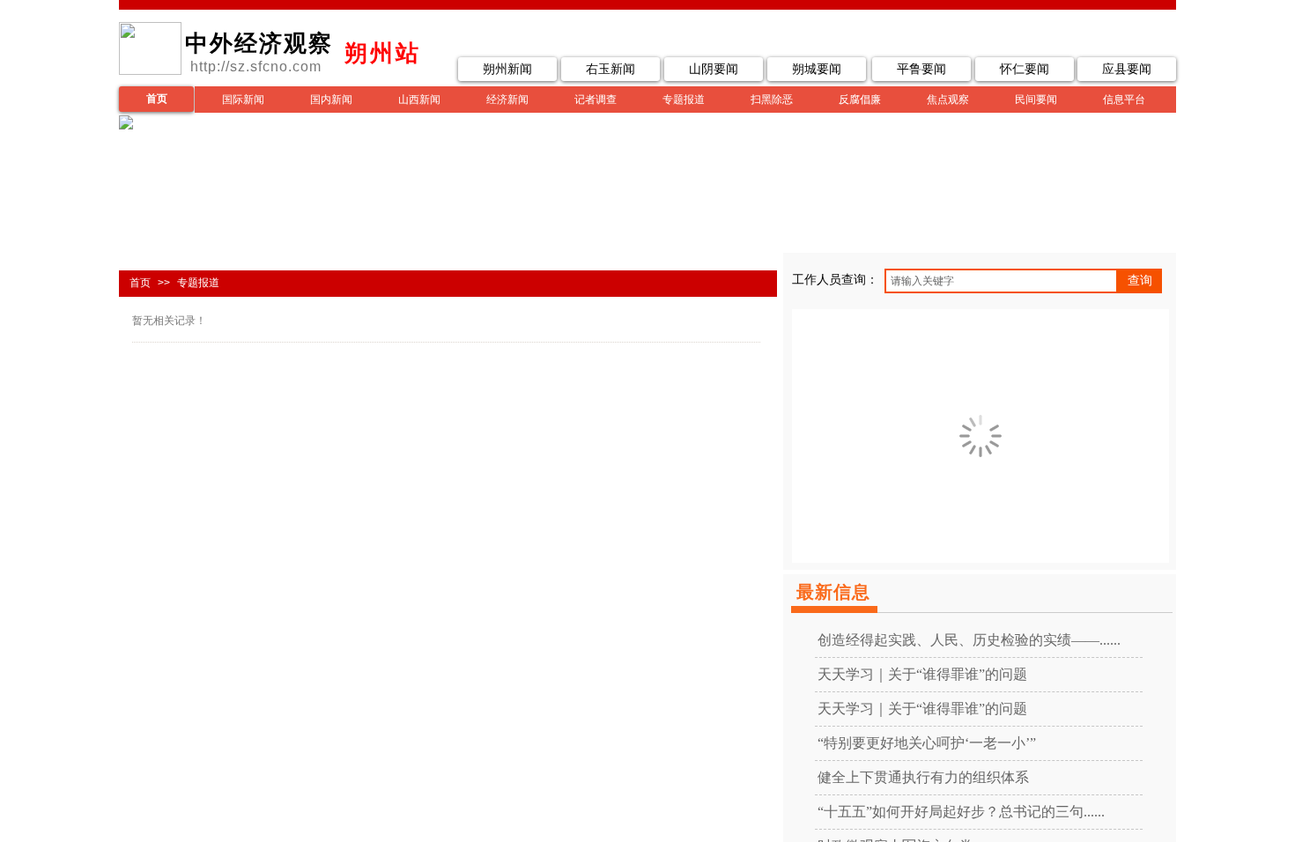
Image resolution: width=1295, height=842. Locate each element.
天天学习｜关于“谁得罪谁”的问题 (922, 674)
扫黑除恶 (772, 99)
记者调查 (595, 99)
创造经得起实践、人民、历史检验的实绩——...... (969, 639)
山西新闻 (419, 99)
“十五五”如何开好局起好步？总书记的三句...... (961, 811)
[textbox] (1001, 281)
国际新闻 (243, 99)
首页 (140, 283)
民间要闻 (1036, 99)
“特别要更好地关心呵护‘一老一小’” (927, 742)
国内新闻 (331, 99)
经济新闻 (507, 99)
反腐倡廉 (860, 99)
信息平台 (1124, 99)
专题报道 (683, 99)
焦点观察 (948, 99)
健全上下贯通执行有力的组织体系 (923, 777)
